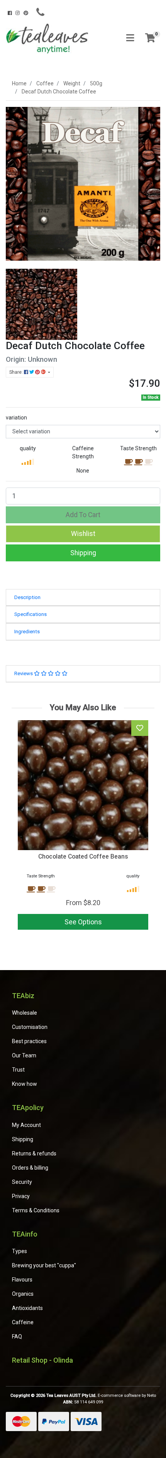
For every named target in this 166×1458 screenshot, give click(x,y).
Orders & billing (30, 1168)
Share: (16, 372)
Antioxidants (27, 1308)
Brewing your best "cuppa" (44, 1265)
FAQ (17, 1336)
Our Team (24, 1055)
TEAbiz (23, 996)
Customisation (29, 1027)
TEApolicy (28, 1107)
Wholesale (24, 1013)
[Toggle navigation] (130, 38)
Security (22, 1182)
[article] (83, 826)
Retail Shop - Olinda (42, 1360)
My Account (26, 1125)
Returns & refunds (34, 1153)
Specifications (30, 614)
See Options (83, 922)
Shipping (83, 553)
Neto (151, 1395)
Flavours (22, 1280)
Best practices (29, 1041)
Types (19, 1251)
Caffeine (23, 1322)
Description (27, 597)
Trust (18, 1070)
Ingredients (27, 631)
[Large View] (41, 304)
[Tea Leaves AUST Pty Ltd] (48, 38)
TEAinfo (24, 1234)
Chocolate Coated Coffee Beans (83, 856)
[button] (83, 533)
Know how (24, 1084)
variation (16, 417)
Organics (23, 1294)
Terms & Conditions (35, 1210)
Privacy (21, 1196)
